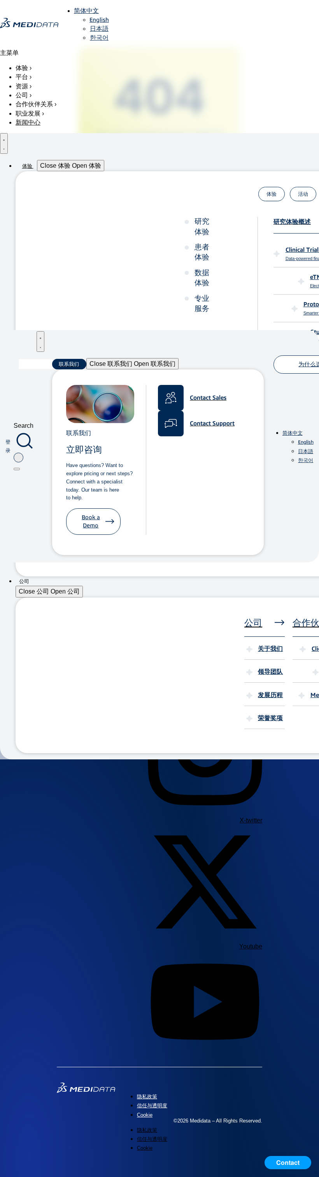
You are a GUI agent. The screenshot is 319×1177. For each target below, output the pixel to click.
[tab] (271, 194)
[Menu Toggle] (4, 143)
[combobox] (18, 457)
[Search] (17, 469)
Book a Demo (91, 521)
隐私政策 (147, 1097)
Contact (288, 1162)
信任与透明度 (152, 1105)
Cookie (144, 1115)
